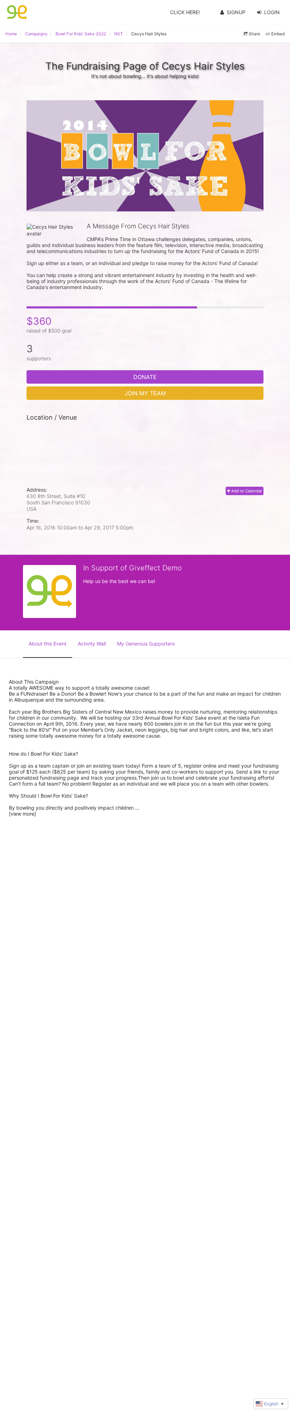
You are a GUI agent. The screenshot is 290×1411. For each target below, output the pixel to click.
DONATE (145, 376)
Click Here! (185, 12)
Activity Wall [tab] (92, 644)
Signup (236, 12)
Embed (278, 33)
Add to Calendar (246, 490)
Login (272, 12)
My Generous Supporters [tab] (146, 644)
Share (254, 33)
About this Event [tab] (47, 644)
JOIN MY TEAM (145, 393)
